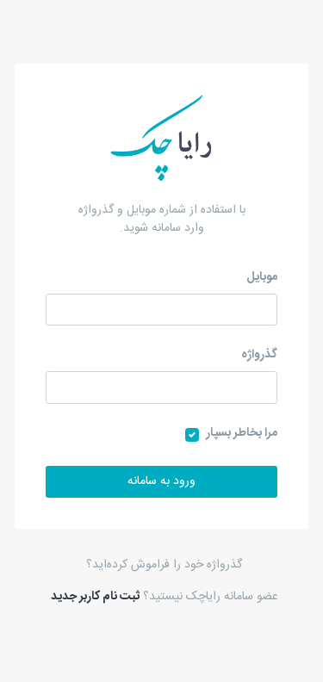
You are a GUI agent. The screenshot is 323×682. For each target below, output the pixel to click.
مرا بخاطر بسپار (241, 434)
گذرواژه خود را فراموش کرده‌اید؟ (164, 565)
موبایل (261, 278)
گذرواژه (259, 355)
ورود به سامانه (161, 481)
